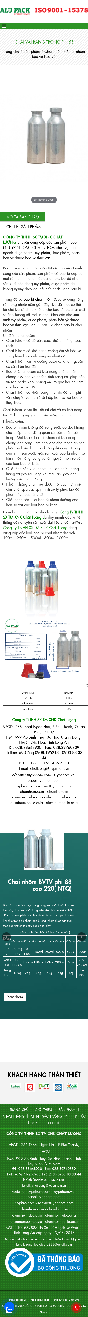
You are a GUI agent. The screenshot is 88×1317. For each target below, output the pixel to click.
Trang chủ (11, 51)
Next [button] (81, 936)
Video (37, 1122)
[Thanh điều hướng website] (4, 26)
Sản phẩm (32, 51)
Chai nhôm (54, 51)
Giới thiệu (43, 1109)
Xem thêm (15, 996)
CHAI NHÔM (43, 247)
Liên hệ (54, 1122)
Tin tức (79, 1116)
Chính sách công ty (49, 1116)
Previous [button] (6, 936)
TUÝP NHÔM (18, 247)
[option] (44, 915)
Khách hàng (13, 1116)
